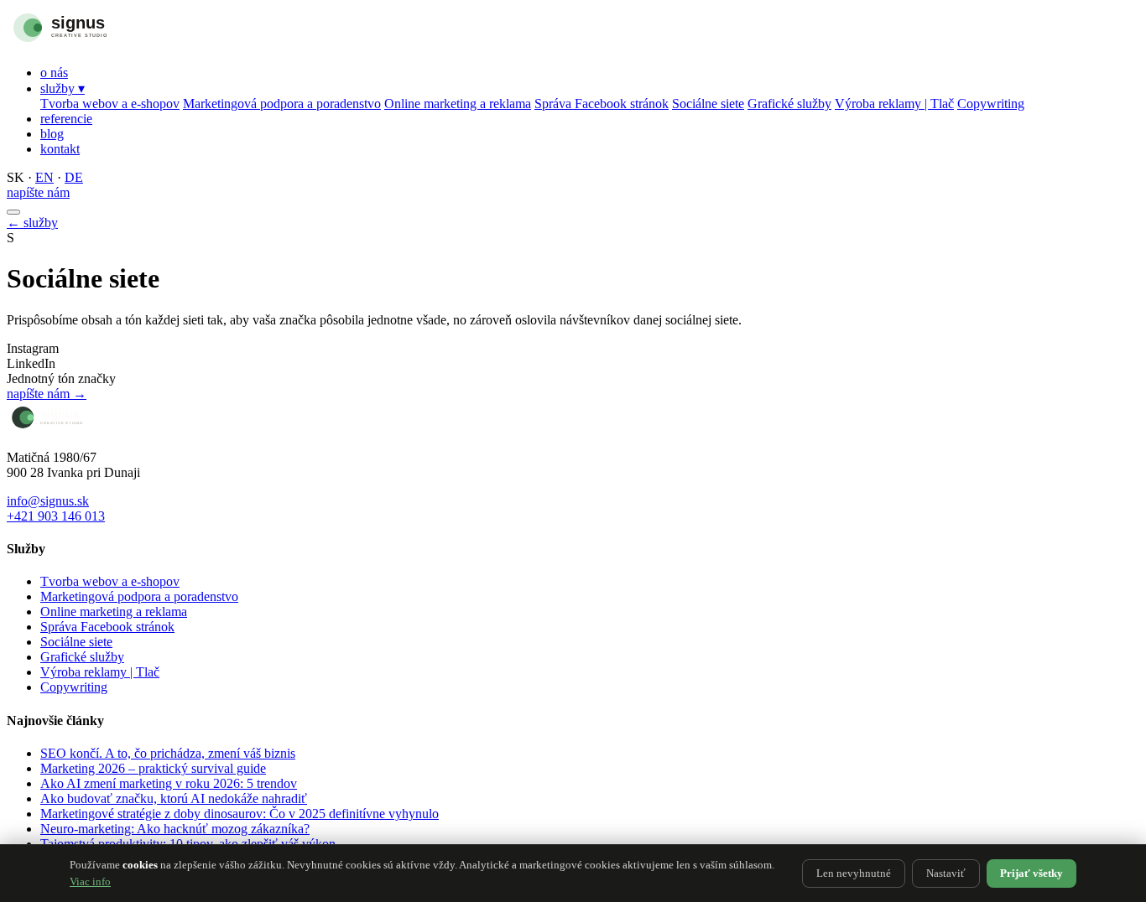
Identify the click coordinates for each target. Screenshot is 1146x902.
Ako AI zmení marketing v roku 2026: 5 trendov (168, 783)
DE (74, 177)
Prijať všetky (1031, 873)
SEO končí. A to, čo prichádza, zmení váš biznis (167, 753)
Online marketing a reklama (457, 103)
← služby (32, 222)
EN (44, 177)
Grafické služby (789, 103)
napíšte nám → (46, 393)
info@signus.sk (48, 501)
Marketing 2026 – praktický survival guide (153, 768)
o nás (54, 72)
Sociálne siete (708, 103)
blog (52, 134)
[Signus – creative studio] (95, 44)
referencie (66, 118)
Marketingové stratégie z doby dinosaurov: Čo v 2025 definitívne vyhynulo (239, 813)
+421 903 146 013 (56, 516)
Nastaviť (946, 873)
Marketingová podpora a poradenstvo (282, 103)
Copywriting (990, 103)
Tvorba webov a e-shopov (110, 103)
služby (62, 88)
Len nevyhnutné (853, 873)
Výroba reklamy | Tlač (894, 103)
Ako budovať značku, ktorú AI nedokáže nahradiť (173, 798)
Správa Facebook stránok (601, 103)
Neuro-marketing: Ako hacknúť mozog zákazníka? (175, 829)
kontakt (60, 149)
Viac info (90, 881)
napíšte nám (38, 192)
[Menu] (13, 212)
